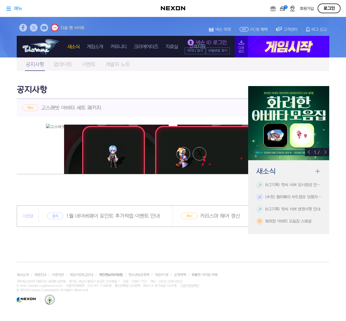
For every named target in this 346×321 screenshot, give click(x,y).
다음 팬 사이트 (73, 28)
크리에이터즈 (146, 46)
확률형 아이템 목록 (205, 274)
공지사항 (35, 64)
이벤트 (89, 64)
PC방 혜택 (259, 29)
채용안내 (40, 274)
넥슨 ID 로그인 (211, 43)
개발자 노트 (117, 64)
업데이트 (63, 64)
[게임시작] (282, 46)
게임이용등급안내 (81, 274)
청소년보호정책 (138, 274)
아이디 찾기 (195, 51)
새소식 (73, 46)
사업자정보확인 (189, 286)
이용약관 (58, 274)
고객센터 (291, 29)
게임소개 (95, 46)
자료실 (172, 46)
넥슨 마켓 (223, 29)
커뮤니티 (118, 46)
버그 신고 (319, 29)
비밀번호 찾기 (217, 51)
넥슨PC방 (161, 274)
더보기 (317, 171)
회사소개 (23, 274)
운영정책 (180, 274)
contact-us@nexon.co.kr (44, 286)
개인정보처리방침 (111, 274)
